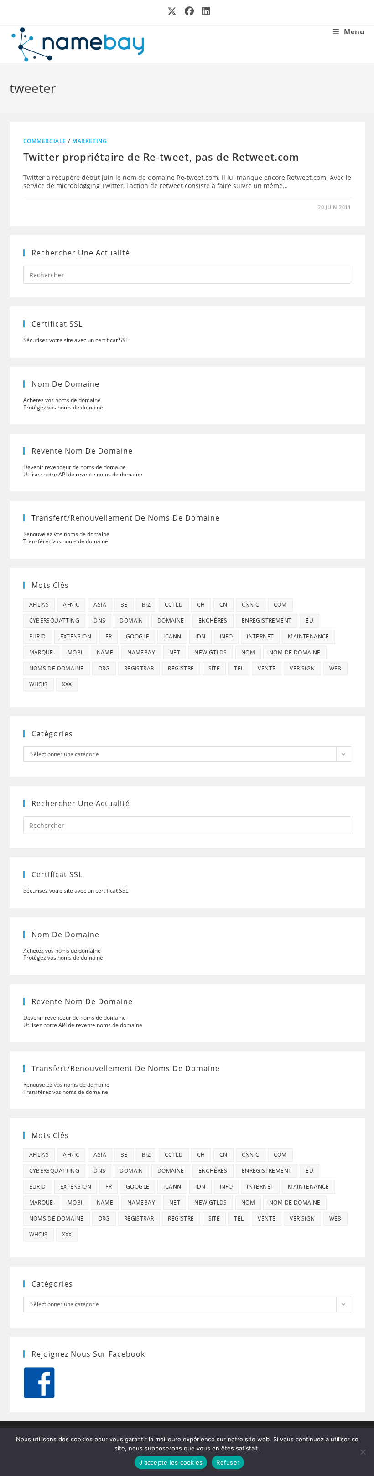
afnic (71, 604)
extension (76, 636)
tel (239, 668)
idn (200, 636)
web (335, 668)
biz (146, 604)
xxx (67, 684)
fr (108, 636)
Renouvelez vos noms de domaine (66, 534)
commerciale (45, 141)
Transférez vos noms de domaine (65, 541)
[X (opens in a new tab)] (172, 11)
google (137, 636)
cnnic (251, 604)
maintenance (308, 636)
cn (223, 604)
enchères (213, 620)
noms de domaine (56, 668)
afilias (39, 604)
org (104, 668)
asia (100, 604)
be (124, 604)
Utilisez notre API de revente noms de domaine (82, 474)
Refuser (227, 1462)
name (105, 652)
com (280, 604)
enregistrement (267, 620)
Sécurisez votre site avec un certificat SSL (75, 340)
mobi (75, 652)
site (214, 668)
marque (41, 652)
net (174, 652)
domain (131, 620)
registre (181, 668)
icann (172, 636)
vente (266, 668)
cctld (174, 604)
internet (260, 636)
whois (38, 684)
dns (99, 620)
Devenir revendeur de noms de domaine (74, 467)
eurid (37, 636)
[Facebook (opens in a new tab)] (189, 11)
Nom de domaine (295, 652)
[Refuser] (362, 1451)
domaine (170, 620)
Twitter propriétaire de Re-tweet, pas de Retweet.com (161, 156)
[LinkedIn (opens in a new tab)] (204, 11)
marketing (89, 141)
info (226, 636)
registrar (139, 668)
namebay (141, 652)
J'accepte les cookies (171, 1462)
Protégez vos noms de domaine (63, 407)
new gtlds (210, 652)
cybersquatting (54, 620)
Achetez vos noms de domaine (62, 400)
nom (248, 652)
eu (309, 620)
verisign (302, 668)
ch (201, 604)
